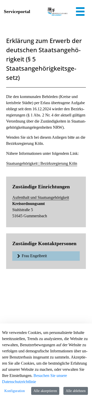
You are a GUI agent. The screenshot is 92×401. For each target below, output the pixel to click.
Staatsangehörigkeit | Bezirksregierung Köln (41, 163)
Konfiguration (14, 391)
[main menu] (80, 12)
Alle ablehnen (76, 391)
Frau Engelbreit (34, 256)
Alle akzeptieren (45, 391)
